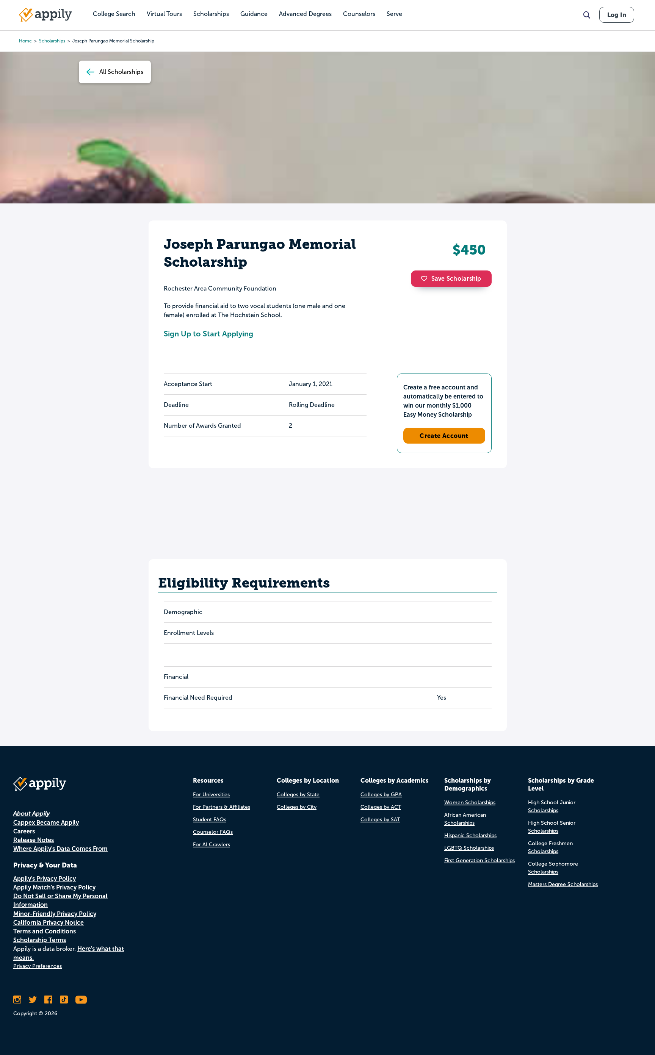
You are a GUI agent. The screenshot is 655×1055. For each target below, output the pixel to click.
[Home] (45, 15)
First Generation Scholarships (479, 860)
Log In (616, 14)
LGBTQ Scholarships (469, 848)
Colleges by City (297, 807)
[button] (426, 278)
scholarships (52, 41)
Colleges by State (298, 794)
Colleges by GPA (381, 794)
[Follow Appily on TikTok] (64, 999)
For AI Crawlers (211, 844)
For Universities (211, 794)
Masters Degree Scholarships (563, 884)
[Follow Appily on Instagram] (17, 999)
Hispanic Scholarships (470, 835)
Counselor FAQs (213, 832)
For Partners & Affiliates (221, 807)
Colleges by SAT (380, 819)
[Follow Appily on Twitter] (33, 999)
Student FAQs (209, 819)
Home (25, 41)
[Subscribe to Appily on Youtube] (81, 999)
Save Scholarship (456, 278)
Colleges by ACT (380, 807)
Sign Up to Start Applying (208, 334)
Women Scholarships (469, 802)
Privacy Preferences (37, 966)
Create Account (444, 435)
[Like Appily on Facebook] (48, 999)
